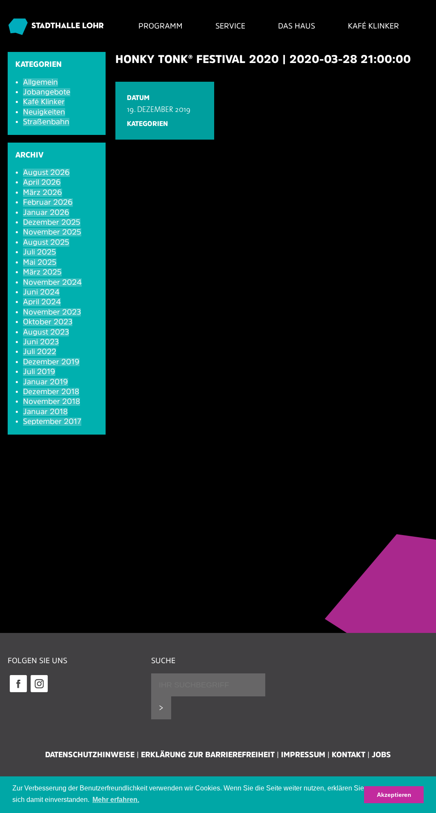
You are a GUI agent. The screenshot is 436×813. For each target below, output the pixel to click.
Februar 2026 (48, 202)
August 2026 (46, 172)
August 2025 (46, 242)
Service (230, 26)
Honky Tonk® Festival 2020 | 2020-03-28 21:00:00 (263, 59)
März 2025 (42, 272)
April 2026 (42, 182)
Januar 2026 (46, 212)
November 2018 (51, 401)
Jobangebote (46, 92)
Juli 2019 (39, 371)
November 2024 (52, 282)
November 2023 (52, 312)
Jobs (381, 755)
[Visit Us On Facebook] (18, 691)
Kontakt (348, 755)
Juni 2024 (41, 292)
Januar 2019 (45, 382)
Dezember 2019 (51, 362)
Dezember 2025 (51, 222)
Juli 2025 (39, 252)
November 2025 (52, 232)
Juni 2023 (41, 342)
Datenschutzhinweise (90, 755)
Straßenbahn (46, 122)
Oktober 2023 (47, 322)
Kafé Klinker (373, 26)
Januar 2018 (45, 411)
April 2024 (42, 302)
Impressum (303, 755)
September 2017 (52, 421)
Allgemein (40, 82)
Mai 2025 (40, 262)
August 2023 (46, 332)
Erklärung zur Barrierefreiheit (208, 755)
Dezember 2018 (51, 391)
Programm (160, 26)
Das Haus (296, 26)
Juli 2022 (39, 351)
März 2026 (42, 192)
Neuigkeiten (44, 112)
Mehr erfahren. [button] (115, 799)
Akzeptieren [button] (394, 794)
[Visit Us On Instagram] (39, 691)
